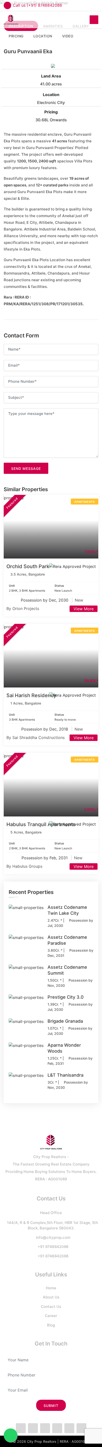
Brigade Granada (65, 1021)
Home (51, 1288)
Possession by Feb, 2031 (45, 857)
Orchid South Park (27, 566)
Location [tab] (42, 36)
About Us (51, 1297)
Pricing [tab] (16, 36)
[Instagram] (57, 1428)
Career (51, 1315)
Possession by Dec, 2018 (45, 729)
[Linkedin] (69, 1428)
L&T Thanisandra (65, 1075)
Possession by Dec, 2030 (45, 600)
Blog (51, 1325)
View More (84, 608)
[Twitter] (33, 1428)
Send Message (26, 468)
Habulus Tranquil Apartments (41, 824)
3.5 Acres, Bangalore (27, 574)
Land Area (51, 76)
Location (51, 94)
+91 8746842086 (53, 1246)
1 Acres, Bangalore (25, 703)
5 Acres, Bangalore (26, 832)
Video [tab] (68, 36)
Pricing (51, 111)
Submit (51, 1405)
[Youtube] (81, 1428)
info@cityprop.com (53, 1237)
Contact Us (51, 1306)
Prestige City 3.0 (66, 997)
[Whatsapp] (45, 1428)
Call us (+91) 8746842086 (37, 5)
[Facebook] (21, 1428)
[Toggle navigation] (94, 19)
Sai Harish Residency (31, 695)
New (79, 600)
